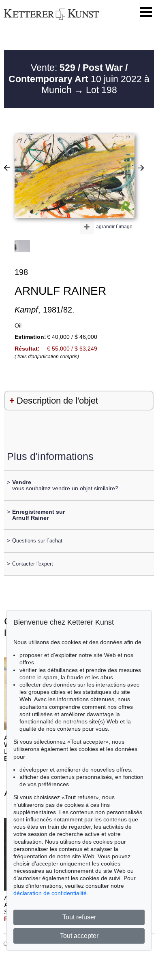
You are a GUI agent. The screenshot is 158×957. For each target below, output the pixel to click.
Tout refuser (79, 917)
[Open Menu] (146, 12)
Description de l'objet (57, 401)
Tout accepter (79, 935)
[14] (7, 167)
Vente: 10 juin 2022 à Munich (79, 78)
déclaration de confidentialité (50, 893)
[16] (141, 167)
